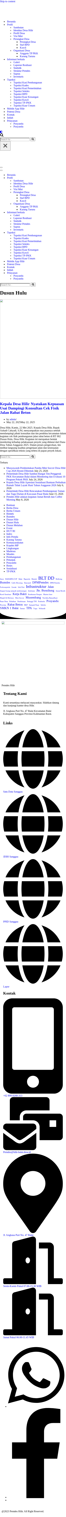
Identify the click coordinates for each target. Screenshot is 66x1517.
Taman (22, 608)
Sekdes (43, 605)
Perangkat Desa (28, 41)
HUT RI (10, 531)
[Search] (2, 135)
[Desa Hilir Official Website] (33, 10)
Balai (20, 579)
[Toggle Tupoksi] (64, 232)
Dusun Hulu (12, 522)
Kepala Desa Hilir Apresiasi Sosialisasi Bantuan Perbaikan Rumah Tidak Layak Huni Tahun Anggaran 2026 (36, 484)
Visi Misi (18, 36)
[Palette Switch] (33, 132)
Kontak (11, 114)
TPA (29, 608)
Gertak (14, 587)
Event (9, 528)
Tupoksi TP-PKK (22, 102)
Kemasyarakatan (14, 542)
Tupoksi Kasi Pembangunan (27, 82)
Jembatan (31, 591)
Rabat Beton (15, 604)
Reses (9, 565)
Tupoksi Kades (21, 85)
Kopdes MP (12, 545)
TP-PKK (11, 571)
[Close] (5, 146)
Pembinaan (21, 601)
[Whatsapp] (36, 1406)
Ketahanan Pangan (35, 594)
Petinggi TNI (32, 601)
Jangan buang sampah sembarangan (13, 591)
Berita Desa (12, 508)
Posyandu (18, 123)
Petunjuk (10, 559)
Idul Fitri (21, 587)
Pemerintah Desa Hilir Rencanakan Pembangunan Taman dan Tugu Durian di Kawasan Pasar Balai (35, 492)
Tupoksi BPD (20, 94)
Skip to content (7, 1)
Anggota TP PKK (29, 53)
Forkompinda (5, 587)
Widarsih (42, 608)
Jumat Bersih (60, 591)
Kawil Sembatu (5, 594)
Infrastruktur (36, 586)
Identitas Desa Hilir (23, 30)
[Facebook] (36, 1497)
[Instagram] (9, 1500)
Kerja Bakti (20, 594)
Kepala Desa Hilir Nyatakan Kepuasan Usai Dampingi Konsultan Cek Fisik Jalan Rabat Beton (32, 408)
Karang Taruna (27, 56)
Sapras (16, 73)
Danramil (27, 583)
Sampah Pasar (34, 605)
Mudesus (11, 551)
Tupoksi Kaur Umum (24, 105)
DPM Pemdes (55, 583)
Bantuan (10, 505)
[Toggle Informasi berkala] (64, 212)
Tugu (35, 608)
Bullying (59, 579)
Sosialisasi (11, 568)
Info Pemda (12, 536)
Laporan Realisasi (22, 65)
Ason (2, 579)
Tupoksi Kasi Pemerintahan (27, 88)
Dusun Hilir (12, 519)
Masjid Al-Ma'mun (7, 598)
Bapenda (27, 579)
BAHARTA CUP (11, 579)
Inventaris (18, 76)
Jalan (51, 586)
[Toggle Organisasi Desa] (64, 203)
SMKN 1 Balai (9, 608)
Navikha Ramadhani (50, 598)
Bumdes (10, 516)
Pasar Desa (4, 601)
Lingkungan (12, 548)
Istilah (10, 117)
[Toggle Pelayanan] (64, 273)
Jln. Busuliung (45, 590)
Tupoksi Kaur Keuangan (25, 97)
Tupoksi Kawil (21, 99)
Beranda (11, 21)
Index (9, 534)
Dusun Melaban (14, 525)
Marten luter (47, 594)
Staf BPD (25, 44)
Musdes (10, 554)
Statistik (17, 68)
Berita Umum (13, 511)
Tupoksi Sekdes (21, 91)
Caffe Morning (17, 583)
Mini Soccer (19, 598)
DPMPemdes (40, 582)
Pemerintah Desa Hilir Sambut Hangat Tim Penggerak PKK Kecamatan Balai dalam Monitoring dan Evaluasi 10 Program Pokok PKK (35, 476)
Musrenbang (33, 597)
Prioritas (3, 605)
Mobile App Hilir (16, 108)
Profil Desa (19, 33)
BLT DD (46, 578)
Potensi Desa (13, 111)
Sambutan (18, 27)
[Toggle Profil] (64, 178)
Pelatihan (12, 601)
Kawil (23, 47)
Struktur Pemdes (21, 70)
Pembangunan (13, 557)
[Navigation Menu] (1, 167)
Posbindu (41, 601)
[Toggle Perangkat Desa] (64, 192)
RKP (26, 605)
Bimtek (10, 513)
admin (13, 419)
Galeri (16, 62)
